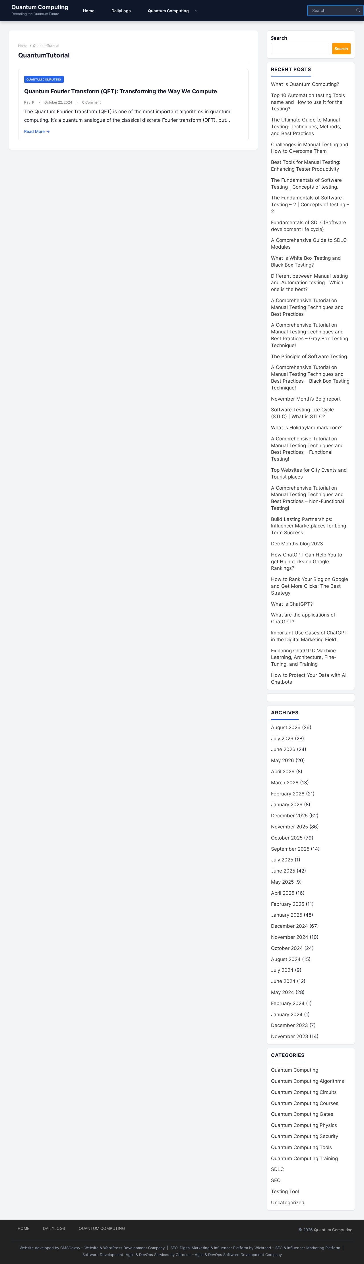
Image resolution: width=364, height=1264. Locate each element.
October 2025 (287, 838)
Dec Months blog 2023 (297, 544)
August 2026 (286, 727)
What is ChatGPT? (292, 604)
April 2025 (282, 893)
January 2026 (287, 804)
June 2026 (283, 749)
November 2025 (289, 827)
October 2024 (287, 948)
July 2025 (282, 860)
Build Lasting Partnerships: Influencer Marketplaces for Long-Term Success (309, 526)
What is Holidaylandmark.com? (306, 427)
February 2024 (288, 1003)
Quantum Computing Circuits (304, 1092)
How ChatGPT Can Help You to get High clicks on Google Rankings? (306, 561)
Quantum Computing (39, 7)
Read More (37, 131)
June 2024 (283, 981)
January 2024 (287, 1014)
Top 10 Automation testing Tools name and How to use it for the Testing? (308, 102)
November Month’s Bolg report (306, 399)
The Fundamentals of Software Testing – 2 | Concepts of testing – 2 (310, 204)
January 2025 (286, 915)
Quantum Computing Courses (304, 1103)
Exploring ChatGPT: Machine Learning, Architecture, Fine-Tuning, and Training (303, 657)
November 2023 (289, 1036)
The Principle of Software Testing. (309, 356)
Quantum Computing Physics (304, 1125)
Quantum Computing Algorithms (307, 1081)
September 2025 (290, 849)
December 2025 (289, 815)
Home (23, 46)
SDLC (277, 1169)
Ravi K (29, 102)
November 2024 (289, 937)
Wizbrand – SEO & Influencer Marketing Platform (297, 1248)
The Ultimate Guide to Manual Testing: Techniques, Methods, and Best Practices (306, 126)
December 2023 (289, 1025)
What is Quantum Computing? (305, 84)
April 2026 (283, 771)
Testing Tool (285, 1191)
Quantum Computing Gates (302, 1114)
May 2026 (282, 760)
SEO (276, 1180)
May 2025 (282, 882)
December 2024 (289, 926)
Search (279, 38)
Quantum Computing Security (304, 1136)
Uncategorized (288, 1202)
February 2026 (288, 794)
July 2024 (282, 970)
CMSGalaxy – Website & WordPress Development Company (112, 1248)
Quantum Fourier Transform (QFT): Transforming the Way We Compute (120, 91)
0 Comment (91, 102)
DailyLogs (54, 1228)
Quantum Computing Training (304, 1158)
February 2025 (287, 904)
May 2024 (282, 992)
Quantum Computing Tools (301, 1147)
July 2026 (282, 738)
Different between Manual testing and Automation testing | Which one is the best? (309, 282)
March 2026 (285, 782)
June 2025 (283, 871)
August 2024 (286, 959)
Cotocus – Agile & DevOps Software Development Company (229, 1254)
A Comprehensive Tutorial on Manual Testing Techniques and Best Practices (307, 307)
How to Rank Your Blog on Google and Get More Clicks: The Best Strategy (309, 586)
